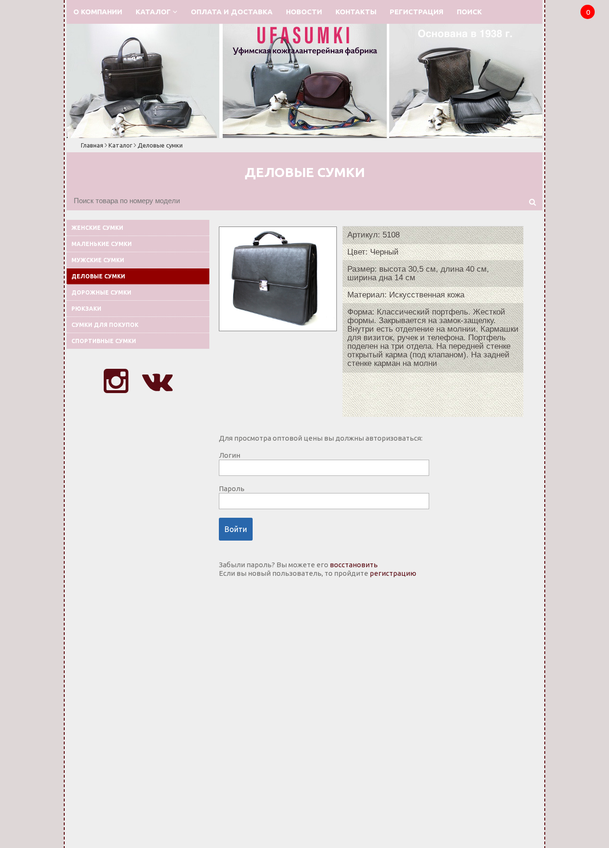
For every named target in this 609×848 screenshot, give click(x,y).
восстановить (354, 565)
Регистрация (416, 12)
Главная (92, 145)
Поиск (469, 12)
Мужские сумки (97, 260)
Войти (236, 529)
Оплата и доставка (232, 12)
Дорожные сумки (101, 292)
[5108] (278, 329)
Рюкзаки (86, 309)
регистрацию (393, 573)
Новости (304, 12)
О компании (97, 12)
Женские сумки (97, 228)
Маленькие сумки (101, 244)
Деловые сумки (160, 145)
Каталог (154, 12)
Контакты (355, 12)
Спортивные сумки (103, 341)
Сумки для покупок (104, 325)
